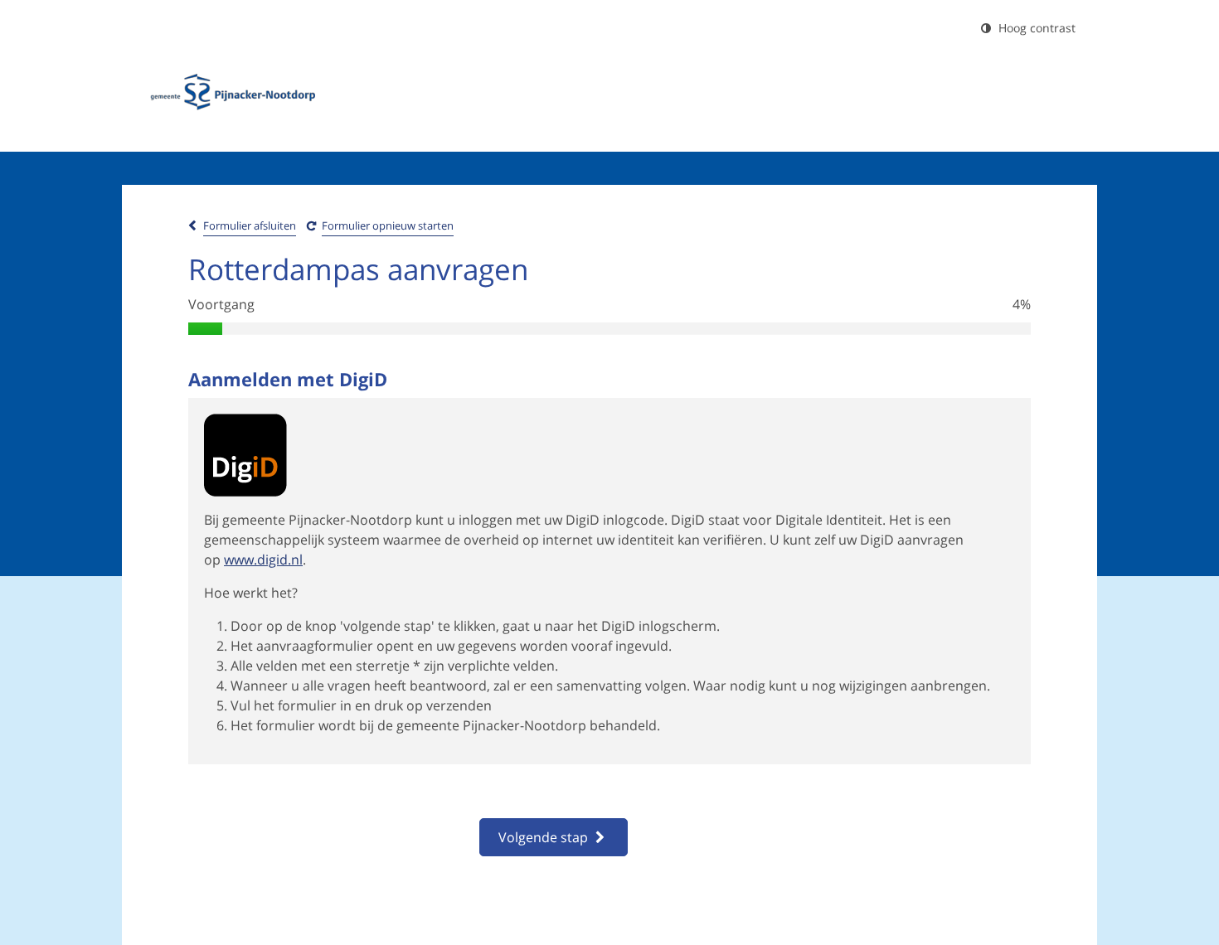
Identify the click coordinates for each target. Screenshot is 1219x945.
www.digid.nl (263, 559)
